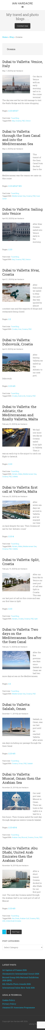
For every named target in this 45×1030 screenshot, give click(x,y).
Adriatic (15, 474)
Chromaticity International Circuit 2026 (20, 974)
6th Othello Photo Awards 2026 (16, 984)
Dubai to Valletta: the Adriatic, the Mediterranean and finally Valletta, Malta (20, 412)
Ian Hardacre (22, 3)
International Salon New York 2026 (18, 987)
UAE (3, 921)
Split (36, 619)
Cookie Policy (8, 1000)
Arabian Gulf (24, 918)
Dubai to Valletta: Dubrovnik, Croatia (17, 342)
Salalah (30, 763)
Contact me (22, 26)
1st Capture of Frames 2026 (14, 970)
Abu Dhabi (15, 918)
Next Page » (16, 932)
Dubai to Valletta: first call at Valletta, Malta (20, 489)
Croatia (14, 329)
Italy (13, 121)
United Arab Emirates (13, 921)
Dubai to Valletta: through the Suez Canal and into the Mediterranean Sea (21, 137)
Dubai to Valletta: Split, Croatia (20, 561)
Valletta (15, 476)
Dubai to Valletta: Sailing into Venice (22, 211)
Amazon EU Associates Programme (18, 1007)
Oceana (18, 121)
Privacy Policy (9, 1004)
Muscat (24, 837)
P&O (23, 121)
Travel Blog (15, 118)
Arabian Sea (16, 837)
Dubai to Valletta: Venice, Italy (22, 63)
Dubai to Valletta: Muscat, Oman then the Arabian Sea (21, 778)
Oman (20, 763)
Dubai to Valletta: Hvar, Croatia (20, 272)
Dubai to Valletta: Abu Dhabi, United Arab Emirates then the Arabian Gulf (20, 854)
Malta (20, 474)
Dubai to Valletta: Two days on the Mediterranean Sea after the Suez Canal (21, 635)
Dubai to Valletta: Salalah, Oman (16, 706)
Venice (28, 121)
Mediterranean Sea (19, 196)
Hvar (19, 329)
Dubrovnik (21, 396)
